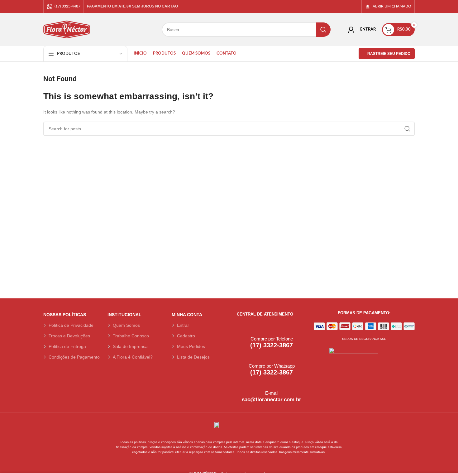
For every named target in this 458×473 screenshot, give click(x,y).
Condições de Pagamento (74, 357)
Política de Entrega (67, 346)
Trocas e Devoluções (69, 335)
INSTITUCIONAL (124, 314)
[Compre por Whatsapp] (240, 356)
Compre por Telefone (271, 338)
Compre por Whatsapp (272, 366)
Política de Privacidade (71, 325)
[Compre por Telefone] (240, 329)
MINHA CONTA (187, 314)
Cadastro (186, 335)
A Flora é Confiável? (133, 357)
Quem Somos (126, 325)
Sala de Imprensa (130, 346)
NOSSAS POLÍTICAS (64, 314)
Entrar (183, 325)
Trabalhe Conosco (131, 335)
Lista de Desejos (193, 357)
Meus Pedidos (191, 346)
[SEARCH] (323, 29)
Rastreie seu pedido (388, 53)
